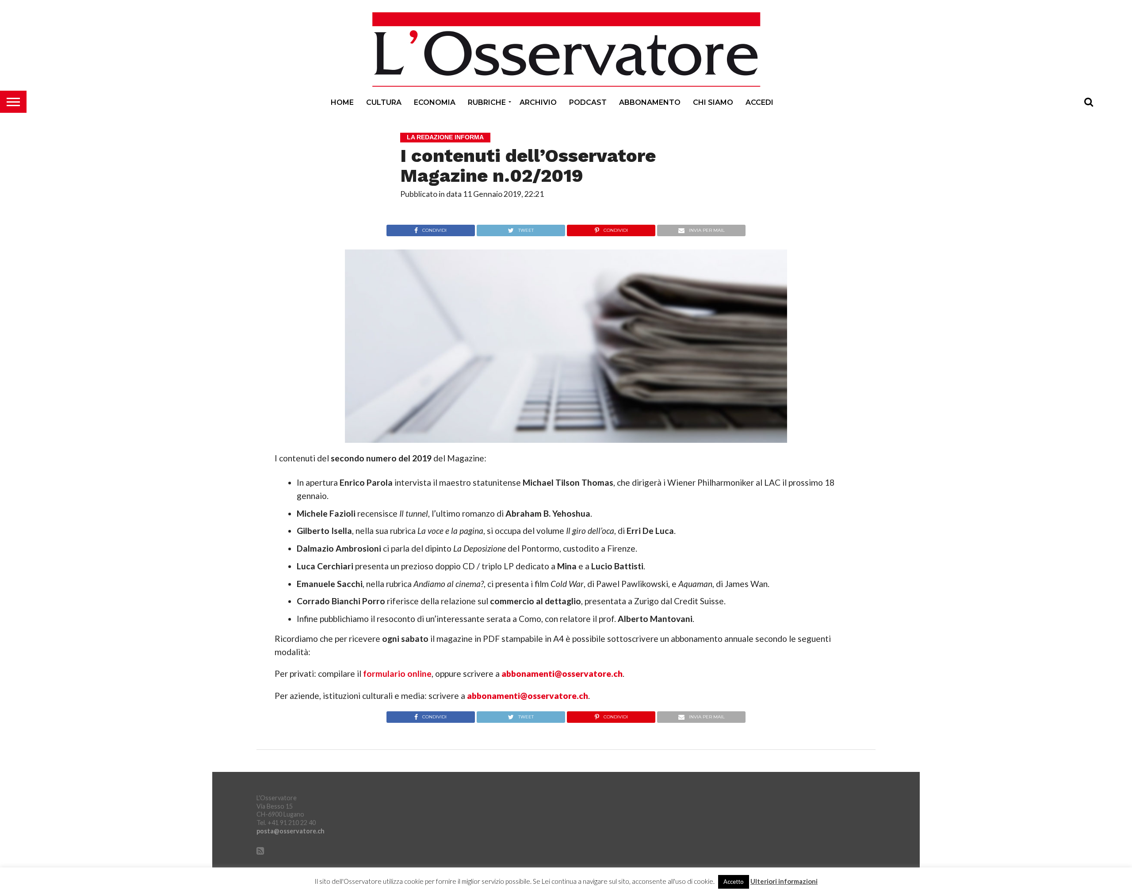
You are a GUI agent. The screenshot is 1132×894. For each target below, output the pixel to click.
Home (342, 102)
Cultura (384, 102)
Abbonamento (650, 102)
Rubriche (487, 102)
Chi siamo (713, 102)
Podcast (588, 102)
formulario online (397, 673)
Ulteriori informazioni (784, 881)
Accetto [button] (733, 881)
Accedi (759, 102)
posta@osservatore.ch (290, 831)
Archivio (538, 102)
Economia (434, 102)
